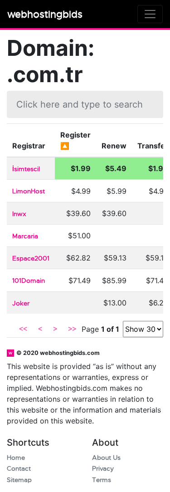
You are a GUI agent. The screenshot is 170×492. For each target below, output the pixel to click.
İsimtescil (26, 169)
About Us (106, 458)
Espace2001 (30, 258)
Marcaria (25, 236)
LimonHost (28, 191)
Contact (19, 468)
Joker (20, 303)
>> (72, 329)
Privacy (103, 468)
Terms (101, 480)
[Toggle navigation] (150, 14)
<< (23, 329)
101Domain (28, 281)
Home (16, 458)
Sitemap (19, 480)
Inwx (19, 214)
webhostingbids (45, 14)
